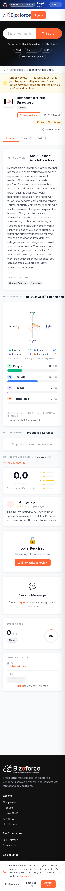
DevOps (50, 44)
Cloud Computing (31, 44)
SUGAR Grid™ (11, 813)
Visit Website (30, 115)
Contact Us (9, 845)
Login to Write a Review (33, 562)
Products (8, 807)
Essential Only (31, 884)
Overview (11, 138)
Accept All (48, 884)
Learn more (25, 876)
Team (26, 138)
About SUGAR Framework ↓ (25, 420)
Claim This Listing (50, 122)
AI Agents (8, 818)
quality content (28, 204)
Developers (10, 824)
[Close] (59, 884)
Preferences (12, 884)
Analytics (32, 50)
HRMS (46, 50)
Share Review (52, 129)
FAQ (42, 138)
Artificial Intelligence (33, 56)
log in (21, 602)
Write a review (12, 462)
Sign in (20, 686)
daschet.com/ (18, 666)
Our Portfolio (10, 839)
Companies (16, 69)
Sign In (38, 15)
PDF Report (53, 115)
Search (51, 33)
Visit (54, 4)
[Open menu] (50, 15)
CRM (18, 50)
